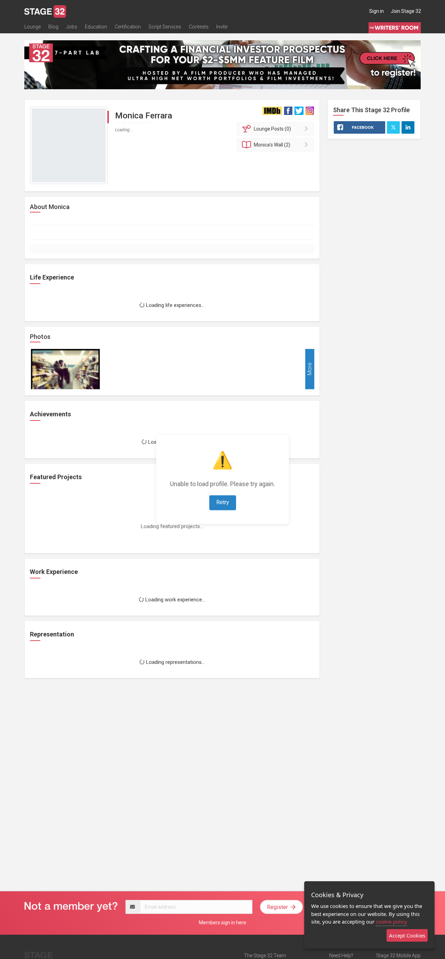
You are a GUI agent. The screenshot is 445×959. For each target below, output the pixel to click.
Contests (199, 27)
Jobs (71, 27)
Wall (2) (272, 145)
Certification (128, 27)
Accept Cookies (407, 935)
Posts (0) (272, 129)
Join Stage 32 (406, 11)
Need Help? (341, 955)
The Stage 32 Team (265, 955)
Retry (222, 502)
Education (96, 27)
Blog (53, 27)
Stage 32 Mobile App (398, 955)
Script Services (164, 27)
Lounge (32, 27)
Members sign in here (222, 922)
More (309, 369)
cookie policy (391, 921)
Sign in (376, 11)
